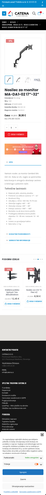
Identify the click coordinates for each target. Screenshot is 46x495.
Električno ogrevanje (10, 424)
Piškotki (5, 403)
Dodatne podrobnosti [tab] (19, 234)
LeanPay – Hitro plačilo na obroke (15, 405)
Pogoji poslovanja (9, 400)
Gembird (21, 110)
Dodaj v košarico (17, 134)
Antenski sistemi (8, 429)
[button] (42, 434)
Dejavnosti (6, 390)
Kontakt (5, 393)
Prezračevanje (7, 426)
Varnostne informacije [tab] (19, 240)
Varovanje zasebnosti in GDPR (30, 492)
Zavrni (23, 479)
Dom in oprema (8, 286)
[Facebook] (42, 2)
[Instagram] (42, 5)
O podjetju (6, 388)
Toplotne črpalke (8, 421)
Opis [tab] (11, 162)
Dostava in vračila (9, 395)
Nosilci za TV (17, 286)
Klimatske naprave (9, 419)
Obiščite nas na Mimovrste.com (14, 408)
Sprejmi (23, 472)
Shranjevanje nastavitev (23, 486)
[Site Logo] (17, 13)
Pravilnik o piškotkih (11, 492)
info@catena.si (8, 372)
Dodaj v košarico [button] (13, 304)
